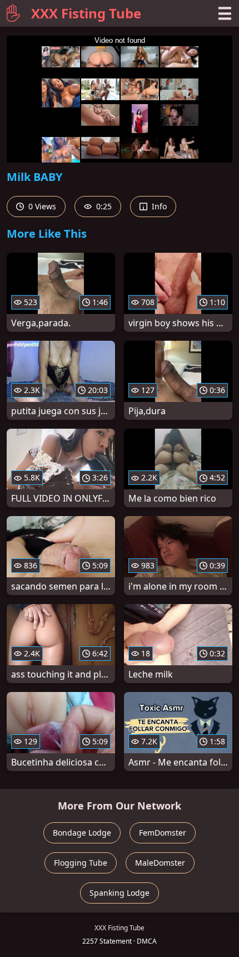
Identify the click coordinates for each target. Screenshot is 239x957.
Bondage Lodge (82, 832)
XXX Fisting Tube (86, 13)
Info (158, 206)
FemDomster (162, 832)
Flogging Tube (80, 862)
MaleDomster (160, 862)
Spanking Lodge (119, 892)
